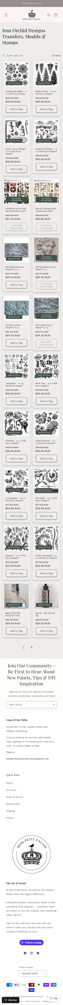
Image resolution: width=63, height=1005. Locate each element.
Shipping (10, 811)
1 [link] (23, 647)
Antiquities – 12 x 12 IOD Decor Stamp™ (15, 384)
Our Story (11, 790)
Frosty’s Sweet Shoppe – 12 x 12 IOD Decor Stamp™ (16, 151)
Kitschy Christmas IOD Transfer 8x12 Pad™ (45, 209)
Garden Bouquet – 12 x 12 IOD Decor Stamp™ (45, 442)
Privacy (9, 817)
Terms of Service (14, 797)
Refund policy (13, 804)
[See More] (39, 647)
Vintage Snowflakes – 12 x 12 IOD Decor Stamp (16, 92)
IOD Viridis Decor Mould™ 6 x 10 (43, 326)
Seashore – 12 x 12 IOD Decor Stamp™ (16, 556)
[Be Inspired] (53, 704)
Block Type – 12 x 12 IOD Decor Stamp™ (46, 384)
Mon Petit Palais (19, 996)
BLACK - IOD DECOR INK (45, 614)
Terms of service (32, 1001)
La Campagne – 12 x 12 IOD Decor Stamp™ (16, 499)
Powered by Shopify (35, 996)
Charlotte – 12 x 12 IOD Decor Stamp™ (16, 442)
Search (9, 783)
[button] (6, 15)
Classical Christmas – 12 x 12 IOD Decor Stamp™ (46, 150)
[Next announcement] (57, 3)
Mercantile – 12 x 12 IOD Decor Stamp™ (46, 499)
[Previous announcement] (5, 3)
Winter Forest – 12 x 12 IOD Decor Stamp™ (45, 92)
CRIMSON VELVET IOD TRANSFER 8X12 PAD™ (16, 209)
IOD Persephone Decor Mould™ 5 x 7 (45, 268)
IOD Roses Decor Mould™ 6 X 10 (13, 326)
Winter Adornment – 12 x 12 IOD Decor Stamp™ (46, 556)
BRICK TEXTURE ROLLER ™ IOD (13, 614)
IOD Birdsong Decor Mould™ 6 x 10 (15, 268)
